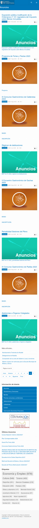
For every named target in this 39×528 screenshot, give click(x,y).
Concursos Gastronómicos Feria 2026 (13, 446)
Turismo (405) (21, 478)
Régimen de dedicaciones (12, 145)
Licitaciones (7, 404)
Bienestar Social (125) (28, 489)
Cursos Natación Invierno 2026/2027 (12, 435)
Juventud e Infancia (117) (11, 493)
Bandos (6, 395)
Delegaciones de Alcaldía (9, 355)
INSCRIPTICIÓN (6, 222)
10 (9, 376)
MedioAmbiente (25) (26, 500)
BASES (4, 133)
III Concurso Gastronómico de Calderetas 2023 (18, 97)
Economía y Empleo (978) (17, 473)
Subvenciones (8, 401)
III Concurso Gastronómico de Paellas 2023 (19, 266)
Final (21, 376)
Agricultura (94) (7, 496)
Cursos (6, 407)
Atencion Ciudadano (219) (24, 482)
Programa (5, 90)
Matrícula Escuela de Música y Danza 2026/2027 (16, 461)
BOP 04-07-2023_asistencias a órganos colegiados (16, 342)
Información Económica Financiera (14, 411)
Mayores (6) (15, 503)
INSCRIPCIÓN (6, 139)
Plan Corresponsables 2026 (10, 438)
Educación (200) (8, 486)
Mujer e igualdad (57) (20, 496)
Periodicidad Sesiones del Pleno (14, 231)
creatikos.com (5, 518)
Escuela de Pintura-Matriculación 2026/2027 (14, 465)
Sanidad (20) (6, 503)
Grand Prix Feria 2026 (8, 442)
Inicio (4, 373)
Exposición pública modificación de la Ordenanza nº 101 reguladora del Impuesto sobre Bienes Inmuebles (19, 17)
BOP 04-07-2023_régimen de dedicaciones (14, 174)
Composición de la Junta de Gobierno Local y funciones (18, 358)
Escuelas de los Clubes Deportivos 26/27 (13, 457)
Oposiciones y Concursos (11, 391)
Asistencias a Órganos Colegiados (15, 313)
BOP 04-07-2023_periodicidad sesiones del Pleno (16, 260)
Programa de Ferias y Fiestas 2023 (16, 56)
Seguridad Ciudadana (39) (10, 500)
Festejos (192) (20, 486)
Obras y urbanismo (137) (11, 489)
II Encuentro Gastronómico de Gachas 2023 (17, 181)
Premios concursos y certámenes (13, 398)
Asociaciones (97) (26, 493)
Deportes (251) (8, 482)
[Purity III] (7, 2)
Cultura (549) (8, 478)
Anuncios (4, 21)
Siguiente (15, 376)
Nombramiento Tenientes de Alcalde (12, 352)
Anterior (10, 373)
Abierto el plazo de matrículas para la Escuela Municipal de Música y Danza (19, 362)
